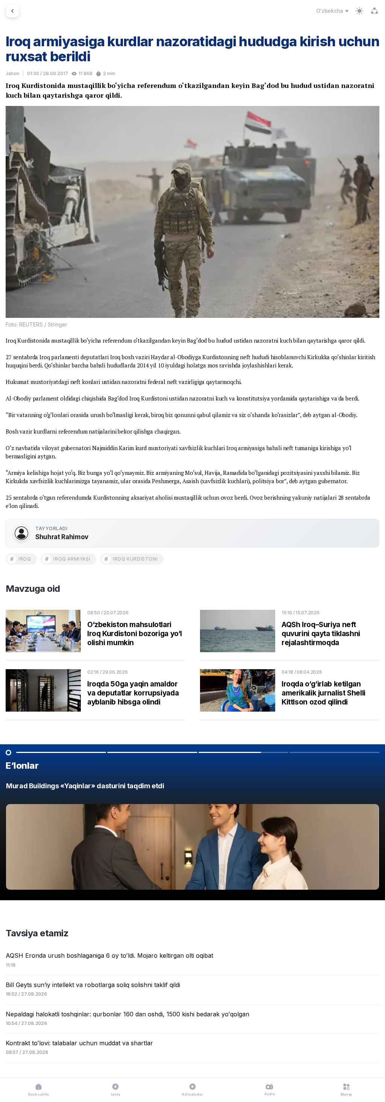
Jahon (12, 73)
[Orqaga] (12, 11)
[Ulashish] (374, 10)
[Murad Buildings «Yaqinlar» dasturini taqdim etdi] (192, 838)
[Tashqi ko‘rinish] (359, 10)
